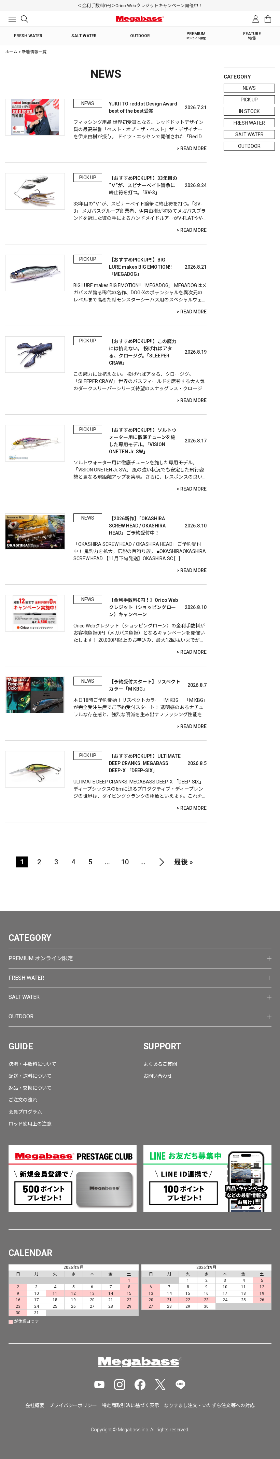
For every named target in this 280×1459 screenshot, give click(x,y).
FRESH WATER (249, 123)
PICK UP (249, 99)
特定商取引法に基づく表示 (130, 1405)
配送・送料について (30, 1076)
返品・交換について (30, 1088)
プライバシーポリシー (73, 1405)
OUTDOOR (249, 146)
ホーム (11, 51)
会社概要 (34, 1405)
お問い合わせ (157, 1076)
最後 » (183, 862)
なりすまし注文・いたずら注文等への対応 (209, 1405)
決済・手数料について (32, 1064)
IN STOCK (249, 111)
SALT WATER (249, 134)
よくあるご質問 (160, 1064)
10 (125, 862)
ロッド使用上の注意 (30, 1124)
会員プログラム (25, 1112)
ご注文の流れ (23, 1100)
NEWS (249, 88)
